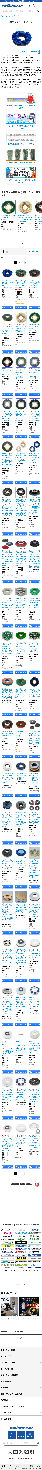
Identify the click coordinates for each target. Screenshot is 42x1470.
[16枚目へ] (30, 1318)
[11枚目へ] (21, 1318)
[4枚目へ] (10, 1318)
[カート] (29, 5)
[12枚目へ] (23, 1318)
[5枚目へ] (11, 1318)
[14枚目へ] (26, 1318)
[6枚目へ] (13, 1318)
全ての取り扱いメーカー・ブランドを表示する (21, 1271)
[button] (39, 5)
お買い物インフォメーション (12, 1406)
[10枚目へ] (20, 1318)
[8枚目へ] (16, 1318)
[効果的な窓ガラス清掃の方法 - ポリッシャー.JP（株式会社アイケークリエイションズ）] (29, 1306)
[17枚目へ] (31, 1318)
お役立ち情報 (6, 1419)
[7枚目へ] (15, 1318)
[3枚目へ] (8, 1318)
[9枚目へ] (18, 1318)
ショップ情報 (6, 1412)
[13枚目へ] (25, 1318)
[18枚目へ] (33, 1318)
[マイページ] (34, 5)
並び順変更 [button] (35, 251)
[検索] (38, 11)
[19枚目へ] (35, 1318)
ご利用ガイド (6, 1400)
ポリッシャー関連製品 (30, 52)
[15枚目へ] (28, 1318)
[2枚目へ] (6, 1318)
